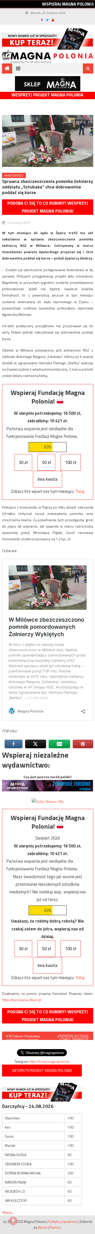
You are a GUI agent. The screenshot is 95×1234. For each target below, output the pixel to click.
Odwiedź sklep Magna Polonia (47, 83)
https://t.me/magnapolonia (49, 1061)
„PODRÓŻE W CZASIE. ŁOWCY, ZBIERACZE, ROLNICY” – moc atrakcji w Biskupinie (71, 1036)
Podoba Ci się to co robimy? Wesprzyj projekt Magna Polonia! (47, 207)
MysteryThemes (49, 1227)
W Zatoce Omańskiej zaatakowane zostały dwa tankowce (23, 1036)
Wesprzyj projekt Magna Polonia (47, 95)
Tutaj (79, 491)
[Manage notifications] (13, 1221)
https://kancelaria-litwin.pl (21, 999)
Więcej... (8, 1212)
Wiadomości (14, 175)
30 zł (23, 462)
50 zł (46, 462)
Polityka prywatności (63, 1221)
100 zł (70, 462)
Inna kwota (47, 479)
